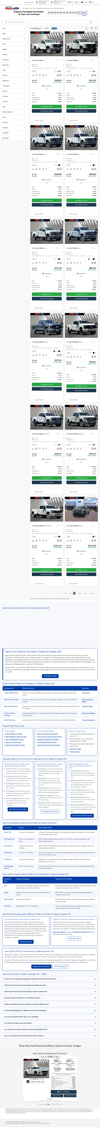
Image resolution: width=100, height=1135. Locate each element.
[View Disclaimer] (46, 75)
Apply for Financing (26, 942)
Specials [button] (27, 8)
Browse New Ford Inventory (41, 966)
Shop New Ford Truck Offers (17, 809)
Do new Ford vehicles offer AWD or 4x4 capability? (21, 1017)
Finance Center (75, 752)
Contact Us (86, 693)
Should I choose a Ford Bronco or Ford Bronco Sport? (22, 998)
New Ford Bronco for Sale (13, 734)
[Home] (23, 8)
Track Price (47, 86)
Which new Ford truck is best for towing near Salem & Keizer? (25, 985)
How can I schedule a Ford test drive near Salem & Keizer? (24, 1036)
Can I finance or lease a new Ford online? (18, 1023)
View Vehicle (58, 1095)
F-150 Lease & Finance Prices (47, 742)
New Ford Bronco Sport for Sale (15, 737)
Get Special (64, 1092)
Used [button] (34, 8)
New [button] (31, 8)
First (65, 593)
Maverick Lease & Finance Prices (48, 739)
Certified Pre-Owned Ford (80, 932)
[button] (61, 44)
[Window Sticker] (61, 75)
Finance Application (88, 720)
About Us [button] (61, 8)
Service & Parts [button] (50, 8)
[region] (47, 97)
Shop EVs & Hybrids (88, 713)
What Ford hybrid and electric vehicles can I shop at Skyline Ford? (26, 1004)
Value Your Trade (75, 749)
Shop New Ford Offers (50, 676)
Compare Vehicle (39, 120)
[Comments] (58, 75)
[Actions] (60, 60)
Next (80, 593)
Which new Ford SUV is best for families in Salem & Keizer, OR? (25, 991)
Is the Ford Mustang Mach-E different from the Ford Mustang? (25, 1010)
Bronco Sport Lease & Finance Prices (50, 737)
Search (90, 22)
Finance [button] (56, 8)
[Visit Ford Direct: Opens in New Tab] (47, 1123)
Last (85, 593)
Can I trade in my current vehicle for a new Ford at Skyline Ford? (26, 1029)
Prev (70, 593)
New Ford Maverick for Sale (14, 739)
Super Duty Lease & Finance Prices (49, 745)
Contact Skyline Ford (60, 966)
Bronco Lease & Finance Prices (48, 734)
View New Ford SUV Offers (50, 811)
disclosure (50, 1098)
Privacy (26, 1121)
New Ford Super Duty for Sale (15, 745)
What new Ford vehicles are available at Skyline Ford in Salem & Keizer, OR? (30, 979)
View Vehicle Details (47, 111)
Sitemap (22, 1121)
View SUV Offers (87, 706)
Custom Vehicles (40, 8)
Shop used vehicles (59, 932)
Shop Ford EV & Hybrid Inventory (82, 816)
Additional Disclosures (34, 1121)
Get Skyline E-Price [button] (47, 106)
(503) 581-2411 (37, 1082)
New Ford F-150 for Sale (13, 742)
